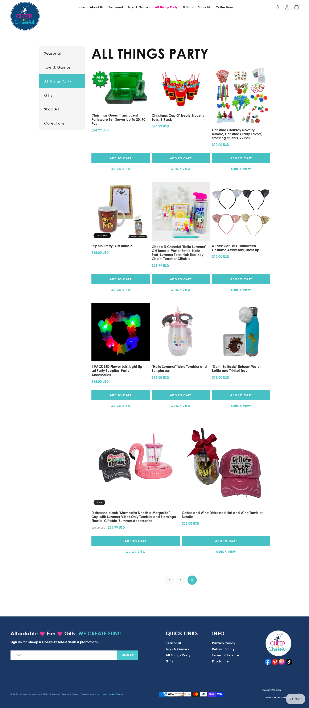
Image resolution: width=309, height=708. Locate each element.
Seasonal (52, 53)
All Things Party (57, 81)
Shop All (51, 109)
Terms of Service (225, 655)
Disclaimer (221, 661)
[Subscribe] (127, 655)
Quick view (121, 169)
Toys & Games (57, 67)
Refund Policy (223, 649)
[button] (278, 7)
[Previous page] (169, 580)
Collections (54, 123)
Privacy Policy (223, 643)
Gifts (48, 95)
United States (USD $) (277, 697)
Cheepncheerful (29, 694)
